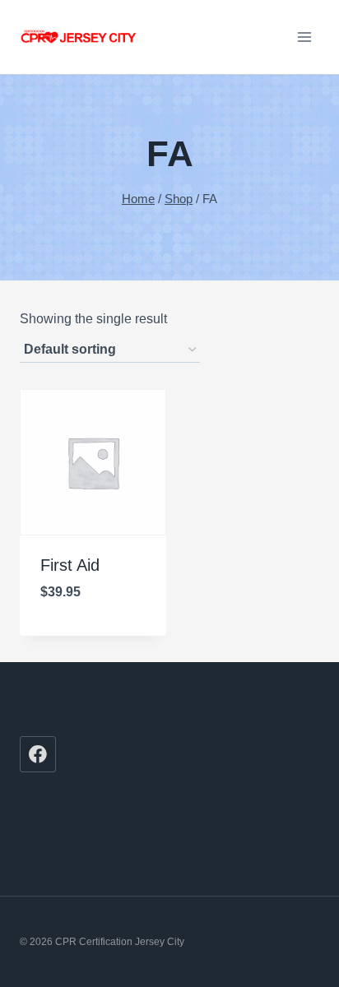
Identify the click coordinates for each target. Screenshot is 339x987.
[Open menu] (304, 36)
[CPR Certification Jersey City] (79, 37)
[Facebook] (38, 754)
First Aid (70, 565)
